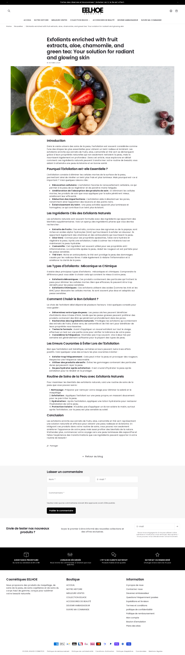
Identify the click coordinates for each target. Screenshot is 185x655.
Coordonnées (141, 651)
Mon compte (132, 617)
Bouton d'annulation (136, 621)
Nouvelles (18, 26)
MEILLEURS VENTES (75, 593)
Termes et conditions (136, 605)
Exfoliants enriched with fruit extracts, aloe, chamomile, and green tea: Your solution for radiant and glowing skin (75, 26)
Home (9, 26)
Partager (54, 446)
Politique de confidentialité (82, 651)
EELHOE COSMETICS (36, 651)
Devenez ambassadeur (137, 593)
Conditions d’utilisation (105, 651)
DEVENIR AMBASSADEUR (78, 605)
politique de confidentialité (139, 609)
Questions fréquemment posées (142, 597)
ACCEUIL (70, 585)
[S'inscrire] (177, 526)
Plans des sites (133, 625)
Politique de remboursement (140, 613)
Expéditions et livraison (137, 601)
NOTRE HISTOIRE (74, 589)
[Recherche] (9, 11)
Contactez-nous (134, 589)
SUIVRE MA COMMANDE (77, 609)
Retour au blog (94, 456)
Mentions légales (155, 651)
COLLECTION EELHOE (76, 597)
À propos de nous (134, 585)
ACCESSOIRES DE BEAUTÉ (78, 601)
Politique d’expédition (125, 651)
